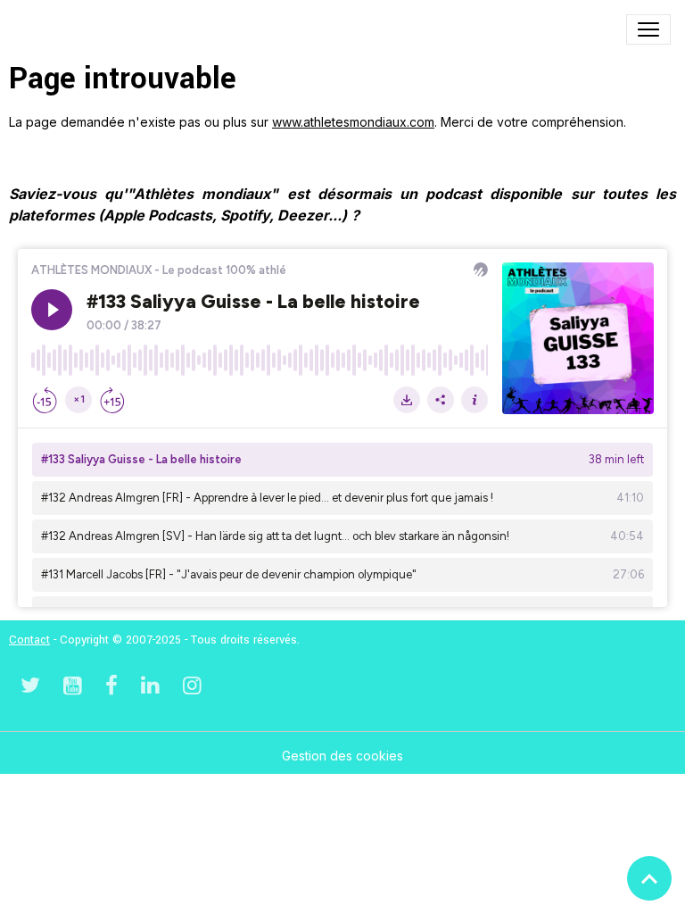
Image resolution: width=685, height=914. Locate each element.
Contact (29, 640)
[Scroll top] (649, 878)
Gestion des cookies (342, 755)
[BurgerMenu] (648, 29)
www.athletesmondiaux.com (353, 121)
